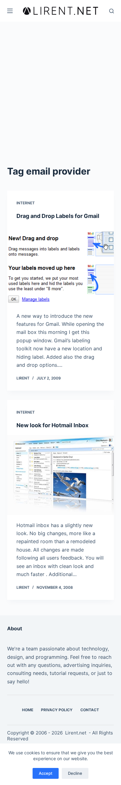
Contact (89, 709)
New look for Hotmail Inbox (52, 425)
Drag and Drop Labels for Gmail (57, 216)
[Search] (111, 11)
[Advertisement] (60, 85)
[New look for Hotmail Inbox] (60, 475)
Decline (75, 773)
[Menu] (10, 11)
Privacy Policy (57, 709)
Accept (45, 773)
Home (27, 709)
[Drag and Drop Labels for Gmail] (60, 265)
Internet (25, 203)
